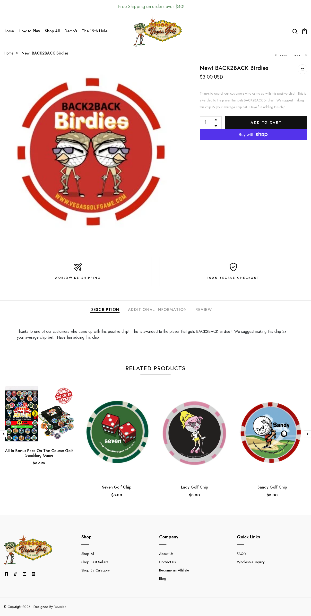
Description (105, 309)
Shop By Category (95, 570)
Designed (41, 606)
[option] (39, 429)
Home (9, 31)
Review (204, 309)
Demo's (71, 31)
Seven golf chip (116, 487)
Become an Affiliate (174, 570)
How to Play (29, 31)
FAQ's (241, 553)
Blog (162, 578)
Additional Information (157, 309)
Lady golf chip (194, 487)
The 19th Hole (94, 31)
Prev (283, 55)
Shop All (52, 31)
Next (298, 55)
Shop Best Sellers (94, 562)
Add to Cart (266, 122)
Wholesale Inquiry (251, 562)
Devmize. (60, 606)
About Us (166, 553)
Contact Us (167, 562)
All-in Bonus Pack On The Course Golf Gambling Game (39, 453)
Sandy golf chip (272, 487)
